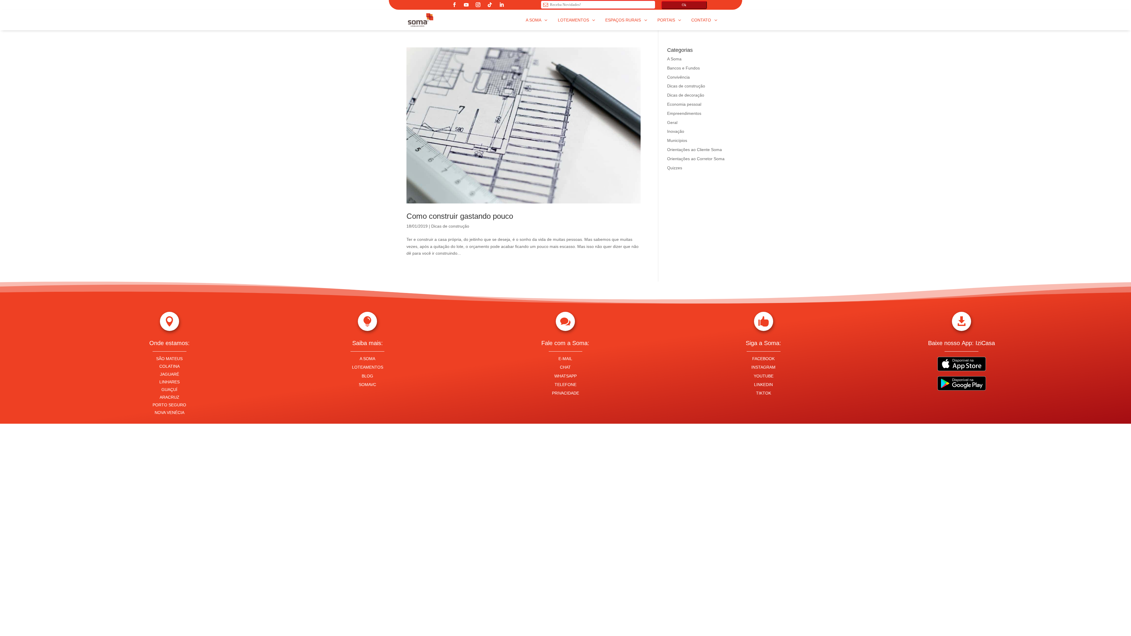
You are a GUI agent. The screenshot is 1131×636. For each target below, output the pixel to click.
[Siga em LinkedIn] (501, 4)
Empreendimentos (684, 113)
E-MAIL (565, 358)
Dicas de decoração (685, 95)
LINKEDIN (763, 384)
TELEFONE (565, 384)
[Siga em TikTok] (490, 4)
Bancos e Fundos (683, 68)
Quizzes (674, 167)
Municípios (677, 140)
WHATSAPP (565, 376)
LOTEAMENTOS (367, 367)
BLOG (367, 376)
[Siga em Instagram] (478, 4)
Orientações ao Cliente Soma (694, 149)
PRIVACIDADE (565, 393)
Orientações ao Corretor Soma (696, 158)
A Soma (674, 59)
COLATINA (169, 366)
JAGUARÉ (169, 374)
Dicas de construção (450, 226)
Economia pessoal (684, 104)
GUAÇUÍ (169, 389)
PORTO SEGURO (169, 405)
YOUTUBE (763, 376)
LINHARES (169, 382)
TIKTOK (763, 393)
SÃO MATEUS (169, 358)
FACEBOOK (763, 358)
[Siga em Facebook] (454, 4)
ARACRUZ (169, 397)
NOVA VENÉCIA (169, 412)
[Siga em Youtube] (466, 4)
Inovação (675, 131)
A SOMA (367, 358)
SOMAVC (367, 384)
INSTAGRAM (763, 367)
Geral (672, 122)
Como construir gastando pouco (459, 216)
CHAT (565, 367)
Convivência (678, 77)
